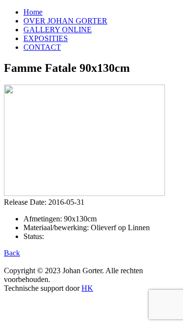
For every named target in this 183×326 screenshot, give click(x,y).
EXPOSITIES (45, 38)
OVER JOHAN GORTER (65, 21)
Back (12, 253)
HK (87, 288)
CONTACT (42, 47)
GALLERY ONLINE (57, 29)
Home (32, 12)
